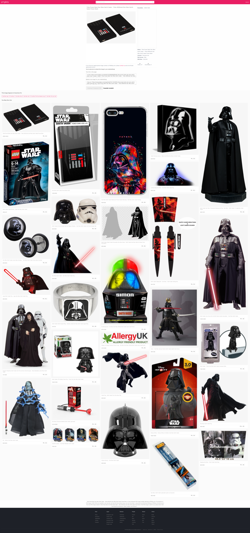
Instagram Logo (109, 514)
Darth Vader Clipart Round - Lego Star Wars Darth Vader (15, 209)
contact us (122, 65)
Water (153, 520)
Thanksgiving (123, 518)
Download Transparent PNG (94, 88)
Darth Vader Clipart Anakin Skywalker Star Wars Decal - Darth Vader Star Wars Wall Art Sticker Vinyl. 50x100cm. (123, 243)
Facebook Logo (109, 520)
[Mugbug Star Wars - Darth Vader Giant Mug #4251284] (223, 445)
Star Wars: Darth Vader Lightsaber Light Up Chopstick (162, 492)
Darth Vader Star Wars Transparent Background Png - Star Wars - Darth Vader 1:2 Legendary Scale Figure (221, 209)
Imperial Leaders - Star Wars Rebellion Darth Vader (63, 443)
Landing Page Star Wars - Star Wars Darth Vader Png (162, 187)
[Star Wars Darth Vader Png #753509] (223, 397)
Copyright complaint (108, 88)
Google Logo (109, 524)
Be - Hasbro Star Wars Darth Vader (10, 440)
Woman (133, 520)
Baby (133, 518)
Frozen (133, 514)
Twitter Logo (109, 516)
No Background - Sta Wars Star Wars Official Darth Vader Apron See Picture (117, 326)
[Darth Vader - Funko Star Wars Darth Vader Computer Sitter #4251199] (223, 343)
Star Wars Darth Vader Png (206, 423)
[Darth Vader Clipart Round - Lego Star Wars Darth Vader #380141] (26, 173)
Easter (121, 522)
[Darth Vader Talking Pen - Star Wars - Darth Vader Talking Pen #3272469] (174, 237)
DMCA (155, 529)
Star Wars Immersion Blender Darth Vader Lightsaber (63, 421)
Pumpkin (97, 522)
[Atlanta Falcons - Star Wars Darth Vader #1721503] (125, 430)
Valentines (122, 520)
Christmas (122, 514)
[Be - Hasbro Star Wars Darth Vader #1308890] (26, 408)
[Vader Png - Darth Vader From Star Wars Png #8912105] (125, 372)
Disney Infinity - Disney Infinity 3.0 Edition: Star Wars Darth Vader (165, 432)
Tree (143, 522)
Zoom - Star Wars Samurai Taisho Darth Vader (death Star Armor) (165, 348)
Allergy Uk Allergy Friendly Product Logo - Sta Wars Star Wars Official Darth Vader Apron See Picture (123, 345)
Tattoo (153, 524)
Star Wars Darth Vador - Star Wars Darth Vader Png (63, 275)
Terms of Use (160, 529)
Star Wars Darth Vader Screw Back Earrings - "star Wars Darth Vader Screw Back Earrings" (22, 260)
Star (143, 520)
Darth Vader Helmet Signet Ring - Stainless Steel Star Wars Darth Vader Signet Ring (70, 323)
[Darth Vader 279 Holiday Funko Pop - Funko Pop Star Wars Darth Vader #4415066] (75, 354)
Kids (133, 524)
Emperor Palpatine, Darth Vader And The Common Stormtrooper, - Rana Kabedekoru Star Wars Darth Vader (25, 371)
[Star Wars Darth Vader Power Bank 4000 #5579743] (75, 146)
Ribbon (153, 522)
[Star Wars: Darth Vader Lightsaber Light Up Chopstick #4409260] (174, 465)
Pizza (96, 514)
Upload (247, 2)
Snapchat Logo (109, 522)
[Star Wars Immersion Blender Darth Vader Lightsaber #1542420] (75, 402)
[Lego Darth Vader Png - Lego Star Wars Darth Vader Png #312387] (26, 280)
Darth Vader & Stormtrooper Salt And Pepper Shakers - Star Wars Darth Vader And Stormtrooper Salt (74, 226)
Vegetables (97, 518)
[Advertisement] (109, 53)
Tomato (96, 520)
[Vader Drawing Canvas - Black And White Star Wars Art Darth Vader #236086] (174, 129)
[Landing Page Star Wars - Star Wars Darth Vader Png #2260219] (174, 174)
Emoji (153, 514)
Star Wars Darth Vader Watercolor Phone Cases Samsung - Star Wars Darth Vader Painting (121, 199)
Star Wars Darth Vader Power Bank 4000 (61, 190)
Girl (132, 516)
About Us (145, 529)
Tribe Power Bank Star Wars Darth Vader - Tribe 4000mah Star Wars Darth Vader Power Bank (23, 133)
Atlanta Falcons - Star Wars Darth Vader (110, 460)
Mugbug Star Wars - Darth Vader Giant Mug (209, 462)
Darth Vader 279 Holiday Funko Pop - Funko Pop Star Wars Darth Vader (67, 379)
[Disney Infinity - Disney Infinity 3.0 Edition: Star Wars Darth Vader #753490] (174, 393)
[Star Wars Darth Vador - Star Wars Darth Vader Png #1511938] (75, 253)
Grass (143, 518)
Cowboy (134, 522)
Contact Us (150, 529)
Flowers (153, 516)
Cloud (143, 514)
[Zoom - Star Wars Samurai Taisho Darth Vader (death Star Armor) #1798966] (174, 317)
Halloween (122, 516)
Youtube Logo (109, 518)
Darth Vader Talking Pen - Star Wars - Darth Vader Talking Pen (164, 281)
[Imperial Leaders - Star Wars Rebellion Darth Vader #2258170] (75, 434)
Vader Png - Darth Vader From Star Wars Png (111, 395)
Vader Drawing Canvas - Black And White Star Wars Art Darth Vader (165, 156)
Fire (143, 516)
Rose (153, 518)
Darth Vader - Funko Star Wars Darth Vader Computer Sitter (213, 366)
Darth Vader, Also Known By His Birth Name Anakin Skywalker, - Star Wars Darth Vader (219, 316)
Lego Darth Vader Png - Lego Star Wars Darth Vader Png (15, 296)
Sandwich (97, 516)
